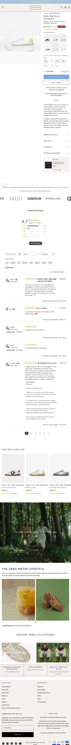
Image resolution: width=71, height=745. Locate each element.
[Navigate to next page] (49, 433)
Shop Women (6, 686)
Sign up (18, 734)
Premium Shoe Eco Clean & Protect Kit (58, 163)
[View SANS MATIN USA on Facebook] (11, 743)
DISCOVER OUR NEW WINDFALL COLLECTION (35, 1)
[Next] (69, 2)
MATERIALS (48, 147)
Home (45, 13)
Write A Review (35, 243)
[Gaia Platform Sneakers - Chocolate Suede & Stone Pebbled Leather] (47, 38)
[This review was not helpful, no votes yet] (63, 301)
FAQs (39, 696)
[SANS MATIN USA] (35, 7)
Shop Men (5, 690)
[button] (61, 7)
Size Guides (41, 690)
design (44, 263)
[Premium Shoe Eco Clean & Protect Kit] (48, 164)
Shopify (35, 744)
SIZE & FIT (48, 141)
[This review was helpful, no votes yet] (60, 301)
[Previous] (2, 2)
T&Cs (39, 699)
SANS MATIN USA (34, 742)
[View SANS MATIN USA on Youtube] (20, 743)
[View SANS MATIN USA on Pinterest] (16, 743)
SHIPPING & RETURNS (52, 153)
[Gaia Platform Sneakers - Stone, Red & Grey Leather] (55, 38)
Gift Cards (5, 693)
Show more (9, 267)
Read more (50, 379)
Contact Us (5, 705)
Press (3, 699)
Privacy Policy (41, 702)
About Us (40, 686)
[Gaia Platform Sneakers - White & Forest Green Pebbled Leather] (55, 48)
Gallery (4, 702)
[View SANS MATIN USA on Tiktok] (7, 743)
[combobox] (30, 254)
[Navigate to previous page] (22, 433)
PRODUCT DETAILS (51, 135)
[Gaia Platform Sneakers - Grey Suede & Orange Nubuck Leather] (63, 38)
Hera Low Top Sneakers (13, 485)
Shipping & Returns (43, 693)
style (31, 263)
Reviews (4, 696)
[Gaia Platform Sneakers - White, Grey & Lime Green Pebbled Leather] (63, 48)
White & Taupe (31, 487)
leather (37, 263)
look (18, 263)
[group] (35, 1)
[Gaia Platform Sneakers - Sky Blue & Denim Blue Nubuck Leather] (47, 48)
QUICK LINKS (6, 682)
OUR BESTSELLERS (54, 13)
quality (13, 263)
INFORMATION (42, 682)
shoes (50, 263)
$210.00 (5, 490)
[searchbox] (11, 254)
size (7, 263)
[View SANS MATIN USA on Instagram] (3, 743)
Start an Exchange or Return (11, 708)
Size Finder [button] (50, 71)
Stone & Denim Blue (9, 487)
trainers (25, 263)
